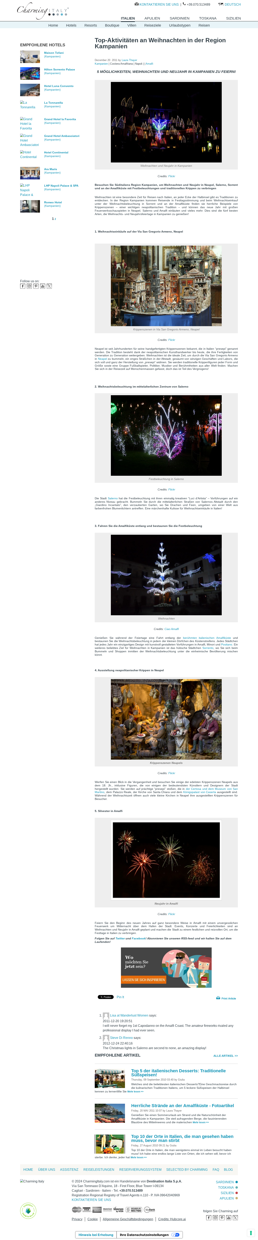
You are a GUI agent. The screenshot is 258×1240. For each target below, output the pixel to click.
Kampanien (102, 63)
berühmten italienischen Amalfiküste (207, 637)
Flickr (171, 176)
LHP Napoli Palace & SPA (61, 185)
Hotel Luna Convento (59, 86)
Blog (228, 1169)
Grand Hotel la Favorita (60, 119)
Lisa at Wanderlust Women (129, 1015)
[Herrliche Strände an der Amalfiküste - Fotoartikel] (111, 1113)
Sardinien (225, 1182)
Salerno (113, 498)
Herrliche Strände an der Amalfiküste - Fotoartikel (182, 1105)
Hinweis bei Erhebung (96, 1235)
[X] (49, 286)
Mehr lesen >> (135, 1091)
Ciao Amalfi (171, 629)
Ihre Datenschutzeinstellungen (144, 1235)
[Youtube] (42, 286)
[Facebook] (22, 286)
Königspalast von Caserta (199, 792)
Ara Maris (50, 169)
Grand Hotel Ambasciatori (61, 136)
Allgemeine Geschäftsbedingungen (128, 1219)
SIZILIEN (227, 1193)
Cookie (92, 1219)
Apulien (227, 1198)
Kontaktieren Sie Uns (91, 1200)
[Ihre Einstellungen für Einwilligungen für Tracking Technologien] (251, 1233)
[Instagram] (29, 286)
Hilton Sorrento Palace (59, 69)
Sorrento (207, 647)
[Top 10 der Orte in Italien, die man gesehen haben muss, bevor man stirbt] (111, 1144)
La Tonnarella (53, 102)
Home (53, 25)
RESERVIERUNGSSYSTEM (140, 1169)
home (28, 1169)
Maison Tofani (54, 52)
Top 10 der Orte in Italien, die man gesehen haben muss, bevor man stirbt (182, 1138)
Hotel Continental (56, 152)
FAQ (216, 1169)
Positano (226, 644)
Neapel (102, 358)
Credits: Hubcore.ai (172, 1219)
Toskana (226, 1187)
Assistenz (69, 1169)
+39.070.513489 (198, 4)
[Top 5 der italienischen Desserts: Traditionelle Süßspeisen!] (111, 1078)
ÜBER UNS (46, 1169)
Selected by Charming (187, 1169)
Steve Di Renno (121, 1037)
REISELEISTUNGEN (98, 1169)
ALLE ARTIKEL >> (225, 1055)
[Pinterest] (35, 286)
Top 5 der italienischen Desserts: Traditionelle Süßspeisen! (178, 1072)
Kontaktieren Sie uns (159, 4)
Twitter (120, 938)
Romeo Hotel (53, 202)
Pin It (120, 997)
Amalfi (149, 63)
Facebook (139, 938)
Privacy (77, 1219)
